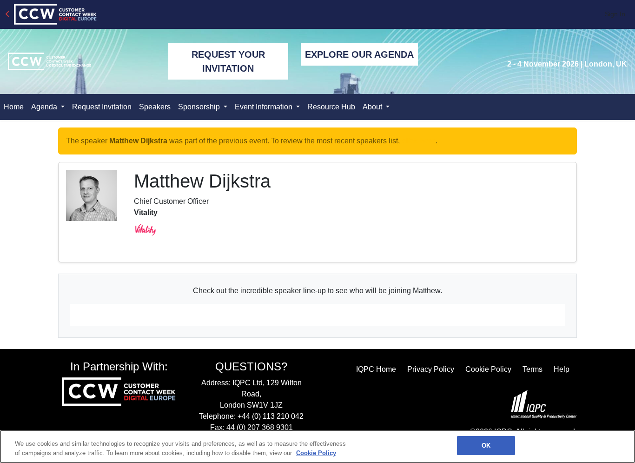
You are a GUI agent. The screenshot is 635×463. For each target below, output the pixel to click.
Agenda (45, 107)
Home (14, 107)
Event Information (264, 107)
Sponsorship (200, 107)
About (373, 107)
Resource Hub (331, 107)
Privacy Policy (430, 369)
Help (561, 369)
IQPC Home (376, 369)
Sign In (615, 14)
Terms (532, 369)
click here (419, 141)
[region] (317, 446)
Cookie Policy (488, 369)
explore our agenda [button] (359, 54)
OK (486, 445)
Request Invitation (102, 107)
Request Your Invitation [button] (228, 61)
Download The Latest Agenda (317, 315)
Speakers (155, 107)
